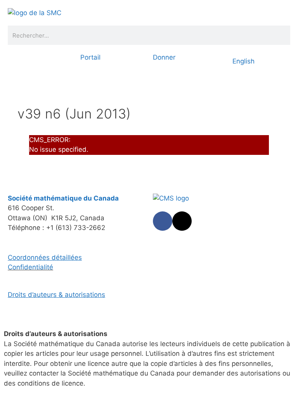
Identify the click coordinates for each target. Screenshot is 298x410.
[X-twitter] (182, 221)
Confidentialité (30, 267)
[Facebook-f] (162, 221)
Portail (90, 57)
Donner (164, 57)
